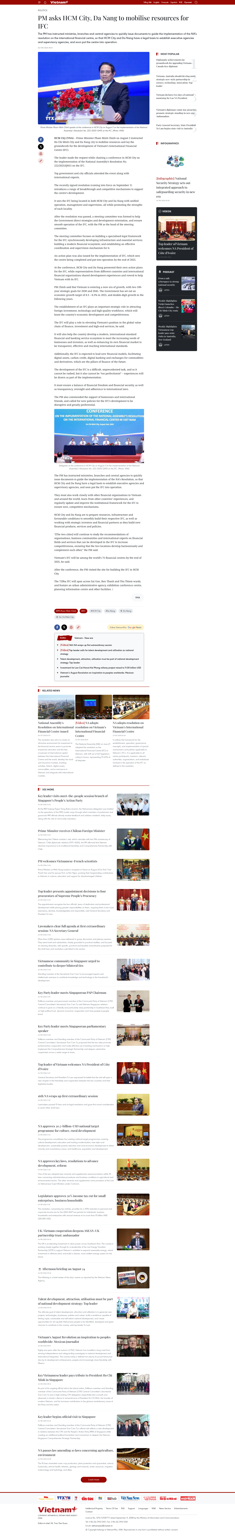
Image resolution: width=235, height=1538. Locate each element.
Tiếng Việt (147, 2)
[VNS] (130, 1498)
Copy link (41, 161)
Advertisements (181, 1508)
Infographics (170, 143)
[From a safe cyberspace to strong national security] (188, 283)
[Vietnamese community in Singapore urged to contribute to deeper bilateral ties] (133, 970)
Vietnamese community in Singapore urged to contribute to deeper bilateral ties (69, 963)
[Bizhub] (112, 1498)
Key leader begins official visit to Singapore (67, 1417)
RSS (123, 1508)
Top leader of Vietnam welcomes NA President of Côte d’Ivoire (74, 1066)
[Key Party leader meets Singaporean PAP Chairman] (133, 1001)
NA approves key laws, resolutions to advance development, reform (68, 1163)
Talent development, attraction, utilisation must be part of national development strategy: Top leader (99, 660)
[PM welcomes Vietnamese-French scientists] (133, 870)
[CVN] (150, 1498)
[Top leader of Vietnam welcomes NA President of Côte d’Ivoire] (133, 1073)
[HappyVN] (46, 1498)
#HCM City (96, 610)
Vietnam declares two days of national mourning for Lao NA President (175, 96)
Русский (188, 2)
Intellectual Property (94, 1508)
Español (174, 2)
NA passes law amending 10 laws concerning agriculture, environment (76, 1452)
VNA (154, 1508)
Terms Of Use (112, 1508)
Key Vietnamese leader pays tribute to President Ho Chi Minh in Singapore (75, 1377)
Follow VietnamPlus (118, 627)
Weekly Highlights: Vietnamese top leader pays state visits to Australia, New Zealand (167, 333)
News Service (165, 1508)
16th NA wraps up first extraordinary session (90, 645)
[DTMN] (168, 1498)
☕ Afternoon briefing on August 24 (61, 1269)
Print (41, 154)
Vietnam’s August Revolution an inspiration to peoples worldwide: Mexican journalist (97, 674)
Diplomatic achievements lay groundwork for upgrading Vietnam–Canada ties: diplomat (174, 63)
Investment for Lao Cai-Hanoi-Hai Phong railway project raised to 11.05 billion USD (100, 667)
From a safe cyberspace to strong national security (168, 281)
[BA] (188, 1498)
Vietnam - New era (84, 637)
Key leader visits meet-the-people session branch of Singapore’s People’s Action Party (73, 798)
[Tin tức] (87, 1498)
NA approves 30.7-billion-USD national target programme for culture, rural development (68, 1128)
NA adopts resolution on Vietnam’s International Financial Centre (90, 729)
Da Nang (127, 610)
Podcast (168, 272)
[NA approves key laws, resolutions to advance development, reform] (133, 1170)
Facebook (41, 139)
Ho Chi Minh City (66, 617)
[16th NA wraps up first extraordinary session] (133, 1105)
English (156, 2)
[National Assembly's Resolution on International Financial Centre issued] (56, 707)
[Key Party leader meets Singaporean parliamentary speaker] (133, 1035)
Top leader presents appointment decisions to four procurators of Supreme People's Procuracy (72, 893)
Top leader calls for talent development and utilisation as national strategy (97, 652)
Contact (89, 1511)
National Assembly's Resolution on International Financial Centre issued (56, 727)
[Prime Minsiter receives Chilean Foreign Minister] (133, 839)
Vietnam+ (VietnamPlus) (59, 2)
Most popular (170, 54)
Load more (93, 1479)
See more (48, 789)
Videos (166, 211)
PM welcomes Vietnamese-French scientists (67, 861)
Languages (143, 1508)
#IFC (83, 610)
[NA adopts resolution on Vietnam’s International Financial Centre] (93, 707)
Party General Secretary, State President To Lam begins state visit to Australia (176, 127)
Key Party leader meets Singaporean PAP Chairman (72, 993)
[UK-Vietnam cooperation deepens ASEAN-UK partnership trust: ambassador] (133, 1239)
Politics (42, 10)
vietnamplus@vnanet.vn (102, 1525)
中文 (180, 2)
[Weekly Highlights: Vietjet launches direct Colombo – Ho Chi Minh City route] (188, 306)
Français (164, 2)
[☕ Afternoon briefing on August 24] (133, 1277)
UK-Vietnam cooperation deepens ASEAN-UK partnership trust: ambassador (68, 1233)
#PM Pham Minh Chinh (66, 610)
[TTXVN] (63, 1498)
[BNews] (100, 1498)
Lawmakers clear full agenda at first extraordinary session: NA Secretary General (71, 928)
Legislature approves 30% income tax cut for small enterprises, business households (72, 1198)
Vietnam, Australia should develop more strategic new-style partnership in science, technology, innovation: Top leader (175, 81)
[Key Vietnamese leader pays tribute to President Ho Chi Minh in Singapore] (133, 1384)
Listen (166, 290)
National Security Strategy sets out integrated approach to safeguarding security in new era (175, 187)
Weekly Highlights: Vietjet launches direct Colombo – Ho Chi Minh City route (168, 305)
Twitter (41, 147)
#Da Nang (110, 610)
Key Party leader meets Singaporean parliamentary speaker (72, 1028)
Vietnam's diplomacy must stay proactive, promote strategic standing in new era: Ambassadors (176, 113)
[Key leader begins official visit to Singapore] (133, 1425)
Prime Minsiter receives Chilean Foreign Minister (71, 831)
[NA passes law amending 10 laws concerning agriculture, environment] (133, 1459)
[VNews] (76, 1498)
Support (131, 1508)
